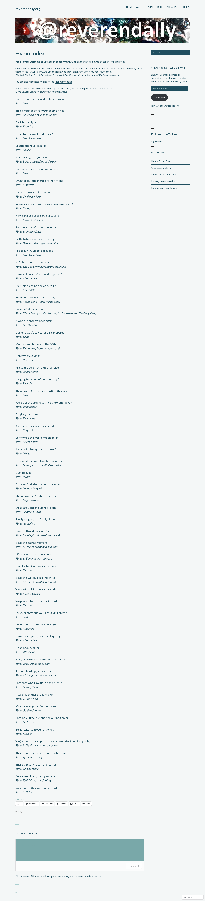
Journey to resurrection (163, 181)
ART (138, 6)
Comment (134, 866)
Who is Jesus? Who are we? (165, 174)
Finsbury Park (87, 313)
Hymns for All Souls (161, 161)
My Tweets (157, 141)
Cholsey (46, 780)
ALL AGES (172, 6)
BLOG (160, 6)
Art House (45, 558)
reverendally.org (27, 9)
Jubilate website (63, 81)
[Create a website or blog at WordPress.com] (16, 893)
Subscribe (159, 97)
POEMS (186, 6)
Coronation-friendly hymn (164, 187)
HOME (129, 6)
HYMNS (150, 6)
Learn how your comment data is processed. (79, 876)
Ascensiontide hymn (161, 167)
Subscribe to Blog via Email (168, 67)
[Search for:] (170, 52)
